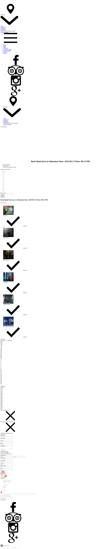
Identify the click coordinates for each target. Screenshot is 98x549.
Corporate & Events (7, 49)
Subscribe (3, 500)
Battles (4, 46)
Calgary (2, 32)
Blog (4, 486)
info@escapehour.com (8, 496)
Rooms (4, 44)
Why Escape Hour (7, 50)
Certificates (5, 48)
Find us (4, 53)
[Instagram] (16, 85)
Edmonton (6, 32)
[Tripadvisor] (16, 74)
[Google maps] (16, 95)
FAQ (4, 482)
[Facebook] (16, 64)
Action (4, 47)
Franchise (5, 52)
